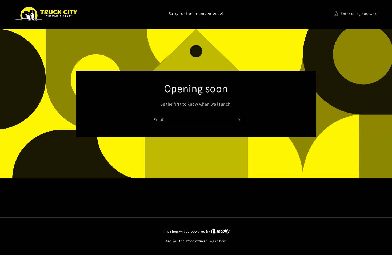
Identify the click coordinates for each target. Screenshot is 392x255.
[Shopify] (220, 231)
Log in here (217, 241)
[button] (356, 13)
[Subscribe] (238, 119)
